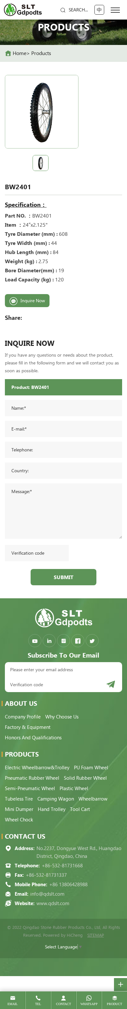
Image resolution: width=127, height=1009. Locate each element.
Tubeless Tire (19, 799)
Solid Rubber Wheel (85, 778)
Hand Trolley (51, 809)
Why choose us (61, 717)
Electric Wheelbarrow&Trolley (37, 768)
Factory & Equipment (27, 727)
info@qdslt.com (47, 894)
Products (41, 53)
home (19, 53)
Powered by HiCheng (63, 935)
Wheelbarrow (92, 799)
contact (63, 1004)
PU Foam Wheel (91, 768)
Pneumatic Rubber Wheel (32, 778)
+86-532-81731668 (62, 866)
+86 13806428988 (68, 885)
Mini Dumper (19, 809)
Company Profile (23, 717)
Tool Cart (80, 809)
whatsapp (89, 1004)
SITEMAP (95, 935)
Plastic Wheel (74, 788)
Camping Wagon (55, 799)
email (12, 1004)
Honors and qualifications (33, 738)
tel (38, 1004)
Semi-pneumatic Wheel (30, 788)
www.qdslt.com (52, 903)
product (114, 1004)
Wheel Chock (19, 820)
